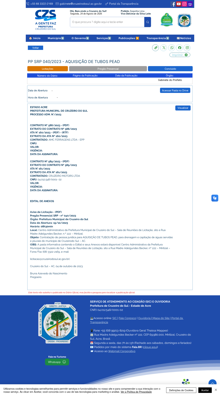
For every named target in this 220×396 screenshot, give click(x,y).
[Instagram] (187, 47)
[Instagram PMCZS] (184, 4)
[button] (56, 38)
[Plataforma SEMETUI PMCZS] (190, 4)
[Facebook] (179, 47)
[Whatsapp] (171, 47)
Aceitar (205, 390)
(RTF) (65, 132)
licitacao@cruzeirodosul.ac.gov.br (49, 259)
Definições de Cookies (181, 390)
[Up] (212, 383)
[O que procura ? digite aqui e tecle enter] (147, 22)
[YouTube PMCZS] (178, 4)
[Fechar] (216, 390)
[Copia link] (155, 47)
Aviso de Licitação (41, 212)
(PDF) (66, 125)
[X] (163, 47)
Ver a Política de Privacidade (136, 391)
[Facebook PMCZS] (173, 4)
